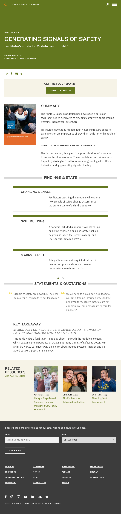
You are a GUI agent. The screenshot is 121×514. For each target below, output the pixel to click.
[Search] (107, 4)
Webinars (66, 477)
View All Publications (15, 376)
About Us (9, 466)
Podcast (66, 472)
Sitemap (94, 472)
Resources (10, 32)
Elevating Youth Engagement (100, 400)
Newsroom (10, 482)
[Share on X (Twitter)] (21, 74)
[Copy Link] (6, 74)
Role (64, 434)
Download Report (60, 90)
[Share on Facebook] (11, 74)
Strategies (38, 466)
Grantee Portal (98, 477)
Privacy (65, 482)
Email (7, 434)
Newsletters (39, 482)
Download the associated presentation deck (67, 145)
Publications (68, 466)
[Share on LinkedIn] (16, 74)
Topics (36, 472)
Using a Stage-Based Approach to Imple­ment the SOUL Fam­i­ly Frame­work (45, 403)
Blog (35, 477)
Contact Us (10, 472)
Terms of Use (96, 466)
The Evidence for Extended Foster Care (74, 400)
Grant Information (14, 477)
